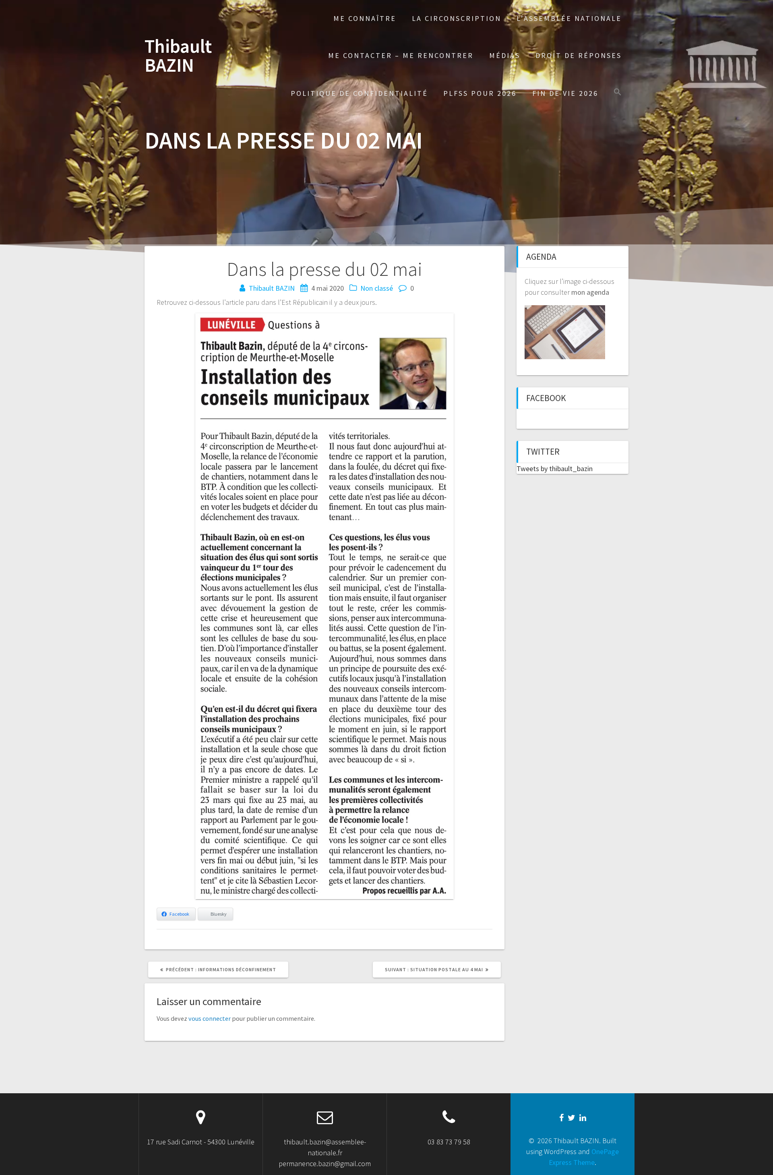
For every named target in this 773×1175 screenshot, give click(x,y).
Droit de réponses (578, 55)
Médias (504, 55)
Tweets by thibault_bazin (555, 468)
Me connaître (364, 18)
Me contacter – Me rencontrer (400, 55)
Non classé (376, 288)
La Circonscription (456, 18)
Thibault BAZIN (178, 56)
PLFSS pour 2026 (480, 93)
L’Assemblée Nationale (569, 18)
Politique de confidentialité (359, 93)
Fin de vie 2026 (565, 93)
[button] (618, 93)
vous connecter (209, 1018)
